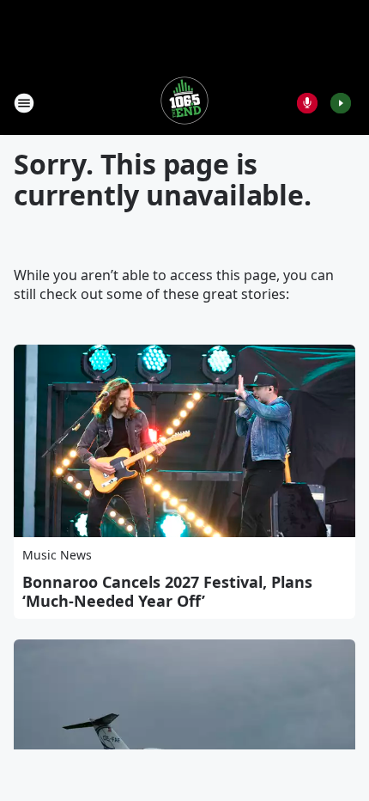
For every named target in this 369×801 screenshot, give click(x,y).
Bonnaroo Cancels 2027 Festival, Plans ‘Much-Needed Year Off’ (167, 591)
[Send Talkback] (307, 103)
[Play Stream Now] (340, 103)
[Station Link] (184, 103)
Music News (57, 555)
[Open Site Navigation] (24, 103)
